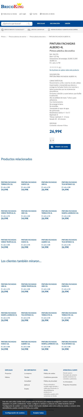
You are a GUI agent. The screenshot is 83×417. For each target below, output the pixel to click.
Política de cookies (49, 373)
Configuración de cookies (15, 413)
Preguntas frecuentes (70, 384)
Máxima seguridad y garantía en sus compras (64, 29)
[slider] (54, 67)
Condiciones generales (51, 377)
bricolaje (41, 23)
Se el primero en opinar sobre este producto (64, 70)
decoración (55, 23)
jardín (67, 23)
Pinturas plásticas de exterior (17, 36)
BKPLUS (27, 385)
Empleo (26, 389)
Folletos (7, 377)
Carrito (35, 14)
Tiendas (26, 377)
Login (24, 14)
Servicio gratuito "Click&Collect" (14, 29)
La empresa (28, 373)
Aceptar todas (38, 413)
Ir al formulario (67, 382)
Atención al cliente (48, 14)
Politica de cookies (32, 408)
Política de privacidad (50, 381)
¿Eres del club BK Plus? (37, 29)
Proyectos (8, 373)
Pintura (3, 36)
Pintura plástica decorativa (38, 36)
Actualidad (27, 381)
